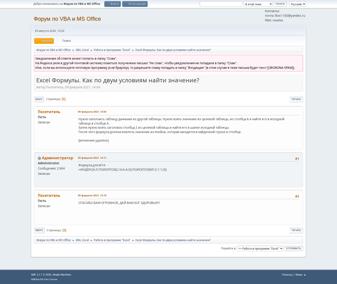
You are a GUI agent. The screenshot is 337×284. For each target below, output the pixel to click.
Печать (296, 99)
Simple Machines (61, 274)
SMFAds (35, 279)
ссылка (278, 20)
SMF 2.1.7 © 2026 (41, 274)
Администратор (57, 157)
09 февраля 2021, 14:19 (92, 195)
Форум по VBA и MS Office (67, 19)
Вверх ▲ (301, 274)
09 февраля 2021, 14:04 (92, 111)
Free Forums (50, 279)
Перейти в (228, 248)
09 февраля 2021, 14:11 (92, 157)
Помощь (287, 274)
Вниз (38, 99)
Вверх (39, 230)
